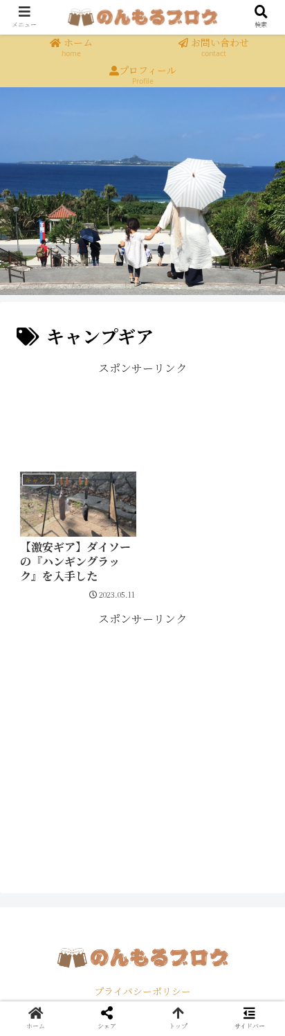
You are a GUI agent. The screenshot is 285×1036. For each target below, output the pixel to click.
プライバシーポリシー (142, 991)
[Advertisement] (142, 413)
